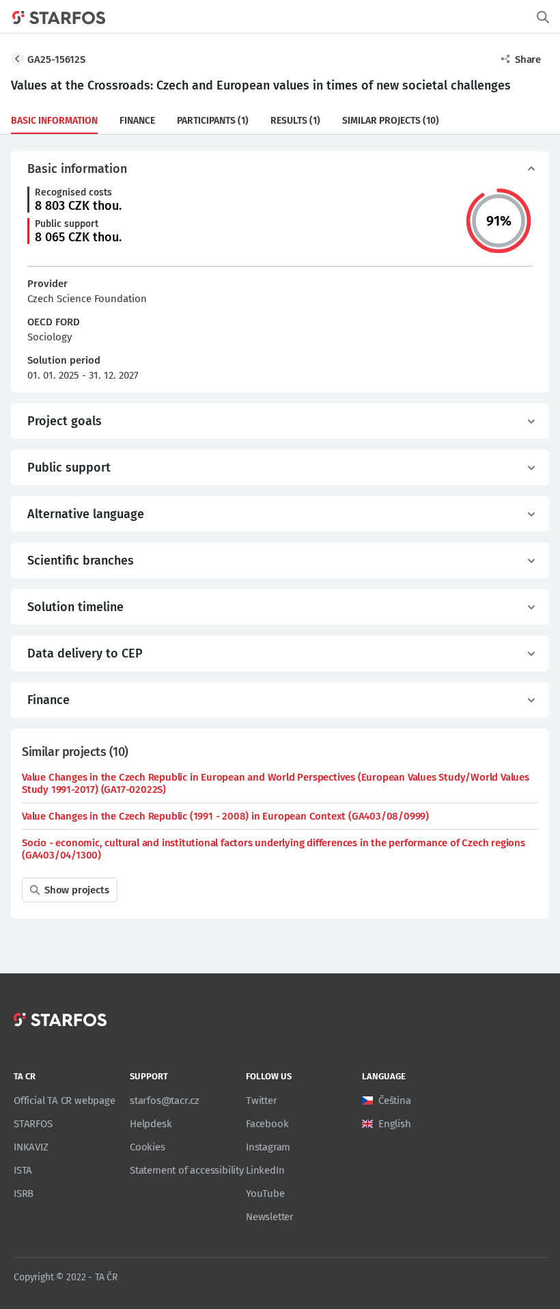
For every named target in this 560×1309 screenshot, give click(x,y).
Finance (137, 120)
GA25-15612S (56, 59)
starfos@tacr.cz (164, 1100)
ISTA (23, 1170)
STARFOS (33, 1124)
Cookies (147, 1147)
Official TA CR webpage (64, 1100)
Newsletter (270, 1217)
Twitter (261, 1100)
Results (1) (295, 120)
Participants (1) (213, 120)
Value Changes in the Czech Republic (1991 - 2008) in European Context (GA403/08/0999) (225, 816)
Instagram (268, 1147)
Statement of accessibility (187, 1170)
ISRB (23, 1193)
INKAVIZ (31, 1147)
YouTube (265, 1193)
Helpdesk (150, 1124)
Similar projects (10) (390, 120)
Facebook (267, 1124)
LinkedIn (265, 1170)
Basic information (54, 120)
